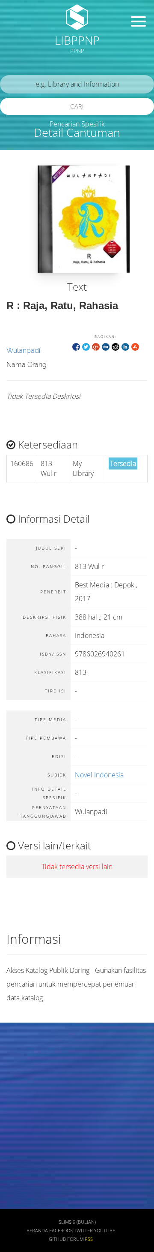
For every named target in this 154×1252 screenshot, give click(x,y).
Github (57, 1239)
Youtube (104, 1231)
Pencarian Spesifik (77, 124)
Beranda (37, 1231)
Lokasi (18, 1178)
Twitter (83, 1231)
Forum (75, 1239)
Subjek (18, 1103)
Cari (77, 106)
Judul (16, 1052)
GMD (15, 1203)
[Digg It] (106, 346)
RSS (89, 1239)
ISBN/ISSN (23, 1128)
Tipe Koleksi (25, 1153)
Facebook (61, 1231)
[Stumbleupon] (135, 346)
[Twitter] (86, 346)
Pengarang (23, 1077)
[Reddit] (115, 346)
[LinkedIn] (125, 346)
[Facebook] (76, 346)
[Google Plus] (96, 346)
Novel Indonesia (99, 774)
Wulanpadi (23, 350)
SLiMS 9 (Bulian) (77, 1222)
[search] (77, 84)
